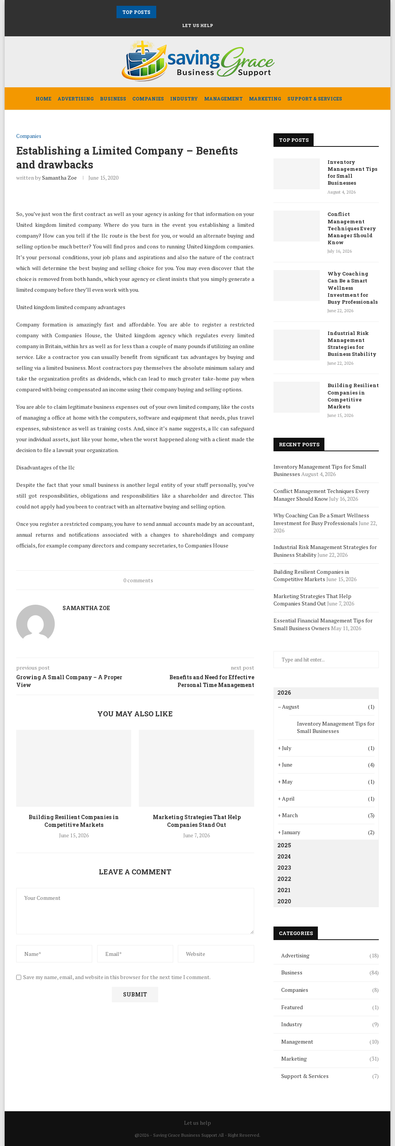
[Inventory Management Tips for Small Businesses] (296, 173)
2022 (284, 878)
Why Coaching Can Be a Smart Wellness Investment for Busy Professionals (352, 287)
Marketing (265, 98)
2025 (284, 845)
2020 (284, 901)
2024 (284, 856)
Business (113, 98)
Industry (184, 98)
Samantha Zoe (59, 177)
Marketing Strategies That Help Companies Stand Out (197, 820)
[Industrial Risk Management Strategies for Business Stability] (296, 345)
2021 (283, 890)
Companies (148, 98)
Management (223, 98)
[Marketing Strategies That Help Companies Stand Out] (196, 768)
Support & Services (314, 98)
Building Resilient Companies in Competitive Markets (74, 820)
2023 (284, 867)
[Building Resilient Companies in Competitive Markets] (73, 768)
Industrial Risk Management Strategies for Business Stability (351, 344)
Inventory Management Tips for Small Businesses (352, 172)
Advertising (75, 98)
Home (43, 98)
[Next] (173, 12)
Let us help (197, 25)
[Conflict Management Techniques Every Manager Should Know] (296, 226)
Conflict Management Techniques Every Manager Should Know (351, 228)
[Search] (356, 98)
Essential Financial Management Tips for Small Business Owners (323, 624)
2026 (284, 692)
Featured (330, 1007)
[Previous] (163, 12)
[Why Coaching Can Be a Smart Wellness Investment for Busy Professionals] (296, 285)
